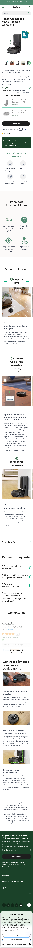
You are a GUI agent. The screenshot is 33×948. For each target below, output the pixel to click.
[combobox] (16, 13)
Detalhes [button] (12, 145)
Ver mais (16, 650)
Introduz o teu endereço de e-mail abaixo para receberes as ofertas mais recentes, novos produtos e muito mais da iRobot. (16, 844)
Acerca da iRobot (8, 894)
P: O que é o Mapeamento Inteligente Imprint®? (15, 576)
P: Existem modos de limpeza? (12, 567)
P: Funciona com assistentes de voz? (11, 585)
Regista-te (23, 3)
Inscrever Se (16, 856)
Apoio (4, 888)
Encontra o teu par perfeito (12, 881)
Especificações (9, 542)
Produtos (5, 875)
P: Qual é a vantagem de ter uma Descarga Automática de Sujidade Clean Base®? (14, 597)
